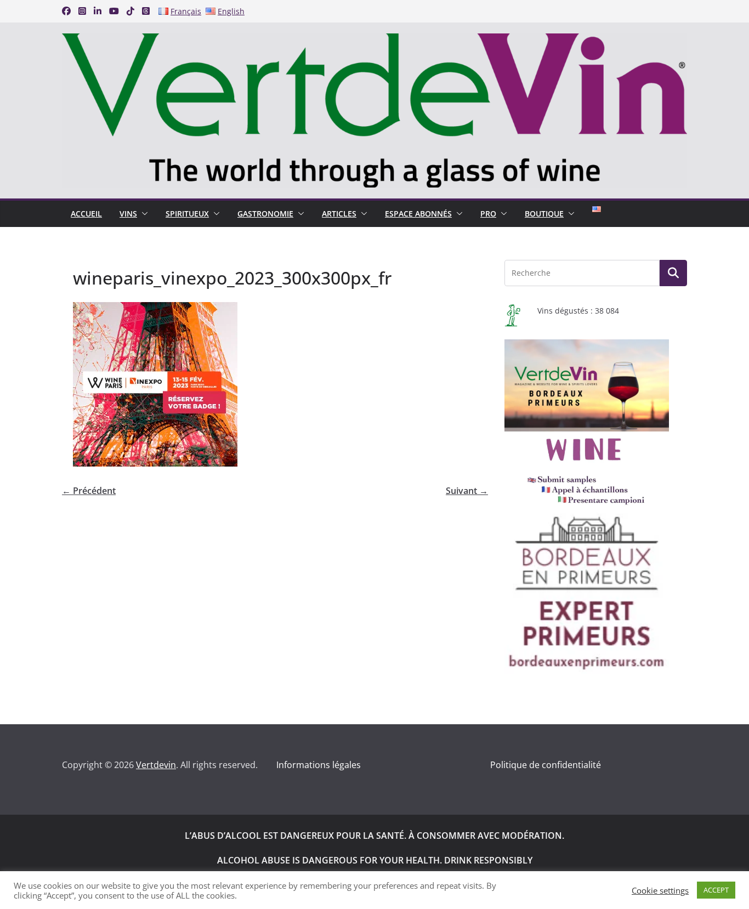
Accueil (86, 213)
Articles (339, 213)
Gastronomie (265, 213)
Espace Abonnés (418, 213)
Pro (488, 213)
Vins (128, 213)
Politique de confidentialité (545, 765)
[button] (142, 213)
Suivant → (467, 491)
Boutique (544, 213)
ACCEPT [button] (716, 890)
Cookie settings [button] (660, 890)
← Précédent (89, 491)
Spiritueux (187, 213)
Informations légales (318, 765)
